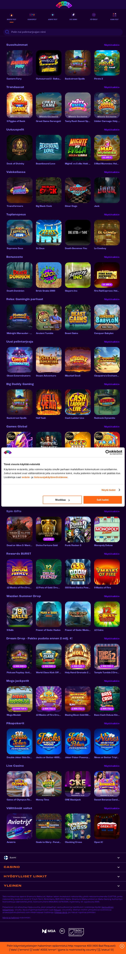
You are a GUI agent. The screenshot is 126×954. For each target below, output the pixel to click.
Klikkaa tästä (60, 913)
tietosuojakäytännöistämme (51, 477)
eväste (26, 477)
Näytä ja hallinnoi (10, 918)
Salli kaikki (103, 499)
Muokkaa (60, 499)
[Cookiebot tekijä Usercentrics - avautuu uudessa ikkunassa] (108, 452)
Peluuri (57, 910)
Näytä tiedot (109, 490)
